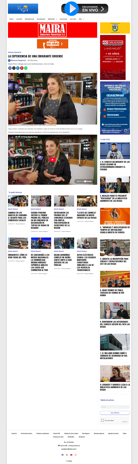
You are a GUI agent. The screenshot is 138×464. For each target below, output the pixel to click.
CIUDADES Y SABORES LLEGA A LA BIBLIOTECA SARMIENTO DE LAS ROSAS (115, 387)
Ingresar (82, 437)
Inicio (11, 19)
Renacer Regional (18, 60)
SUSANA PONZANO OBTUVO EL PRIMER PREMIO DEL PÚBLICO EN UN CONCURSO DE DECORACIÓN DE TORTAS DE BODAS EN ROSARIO (40, 220)
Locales (19, 19)
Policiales (63, 19)
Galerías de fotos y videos (71, 433)
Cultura (73, 19)
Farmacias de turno (58, 437)
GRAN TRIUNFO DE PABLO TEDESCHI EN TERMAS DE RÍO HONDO (112, 293)
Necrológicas (86, 433)
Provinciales (29, 19)
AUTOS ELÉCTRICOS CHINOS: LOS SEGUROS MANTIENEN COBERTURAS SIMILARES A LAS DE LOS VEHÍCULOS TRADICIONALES (86, 262)
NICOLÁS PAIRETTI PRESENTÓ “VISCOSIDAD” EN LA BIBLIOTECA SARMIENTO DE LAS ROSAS (113, 198)
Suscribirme (115, 413)
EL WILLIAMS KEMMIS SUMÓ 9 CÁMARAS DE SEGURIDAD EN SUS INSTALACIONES (113, 356)
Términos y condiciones (42, 433)
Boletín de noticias (107, 400)
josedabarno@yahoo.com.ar (69, 449)
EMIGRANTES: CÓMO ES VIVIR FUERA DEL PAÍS (17, 256)
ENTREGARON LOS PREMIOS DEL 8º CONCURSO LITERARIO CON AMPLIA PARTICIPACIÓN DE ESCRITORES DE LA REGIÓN (63, 220)
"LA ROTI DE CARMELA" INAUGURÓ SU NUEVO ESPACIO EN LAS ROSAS (87, 215)
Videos (124, 433)
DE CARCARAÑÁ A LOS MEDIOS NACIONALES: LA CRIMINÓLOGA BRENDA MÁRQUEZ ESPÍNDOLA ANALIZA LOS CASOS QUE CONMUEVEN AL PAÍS (40, 262)
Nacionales (41, 19)
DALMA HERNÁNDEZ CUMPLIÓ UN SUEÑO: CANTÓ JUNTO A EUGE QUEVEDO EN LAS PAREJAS (63, 259)
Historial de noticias (26, 433)
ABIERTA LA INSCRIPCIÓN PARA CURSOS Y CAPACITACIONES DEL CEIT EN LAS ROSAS (114, 261)
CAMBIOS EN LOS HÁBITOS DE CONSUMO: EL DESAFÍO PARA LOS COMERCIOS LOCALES (17, 216)
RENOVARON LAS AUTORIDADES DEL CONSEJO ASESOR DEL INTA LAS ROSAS (115, 324)
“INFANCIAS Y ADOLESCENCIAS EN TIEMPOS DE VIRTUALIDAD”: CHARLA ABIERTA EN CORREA (115, 230)
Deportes (51, 19)
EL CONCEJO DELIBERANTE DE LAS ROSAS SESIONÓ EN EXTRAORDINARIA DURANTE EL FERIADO (115, 165)
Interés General (14, 52)
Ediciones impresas (99, 433)
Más (80, 19)
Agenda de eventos (113, 433)
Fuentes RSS (56, 433)
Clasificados (71, 437)
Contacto (14, 433)
